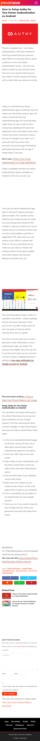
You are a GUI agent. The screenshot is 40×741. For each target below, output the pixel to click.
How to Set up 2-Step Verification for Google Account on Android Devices (24, 604)
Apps (7, 721)
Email (16, 673)
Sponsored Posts (20, 729)
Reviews (9, 725)
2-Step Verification (13, 568)
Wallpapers (19, 725)
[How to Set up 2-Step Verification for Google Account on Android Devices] (6, 603)
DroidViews (10, 3)
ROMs (33, 721)
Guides (33, 20)
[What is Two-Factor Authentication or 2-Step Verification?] (6, 596)
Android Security (8, 571)
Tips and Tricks (21, 571)
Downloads (15, 721)
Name (4, 673)
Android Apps (24, 20)
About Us (30, 725)
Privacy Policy (13, 735)
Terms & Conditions (25, 735)
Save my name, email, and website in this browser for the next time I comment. (20, 688)
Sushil (4, 20)
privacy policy (17, 646)
